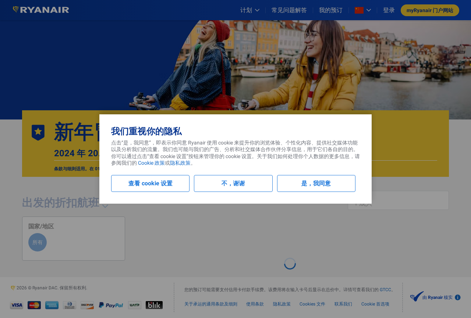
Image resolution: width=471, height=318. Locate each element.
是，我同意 (316, 183)
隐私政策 (180, 163)
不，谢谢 (233, 183)
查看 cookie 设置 (150, 183)
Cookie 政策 (151, 163)
